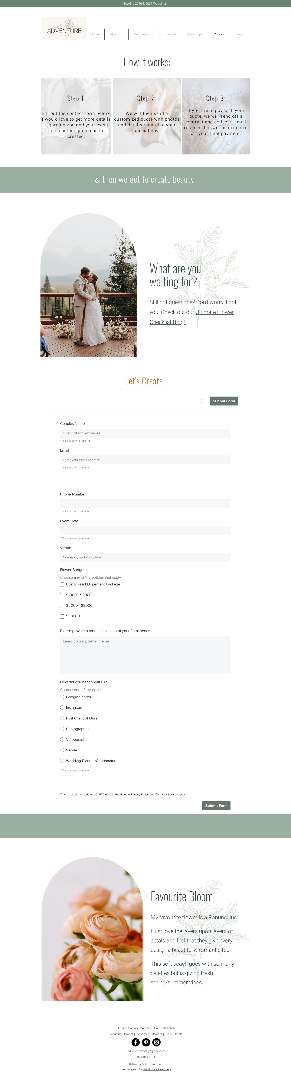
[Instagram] (156, 1042)
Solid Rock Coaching (157, 1069)
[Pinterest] (146, 1042)
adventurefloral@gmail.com (146, 1051)
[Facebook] (135, 1042)
